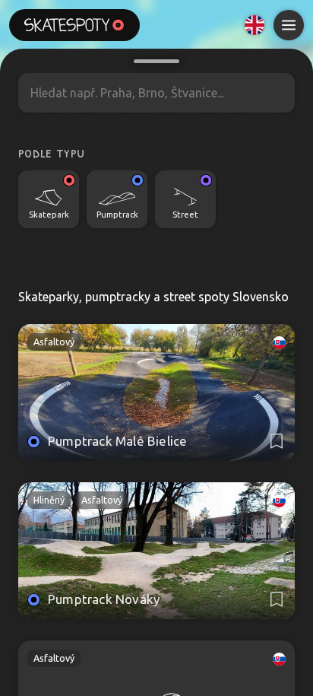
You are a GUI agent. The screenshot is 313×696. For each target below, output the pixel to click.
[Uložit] (276, 441)
